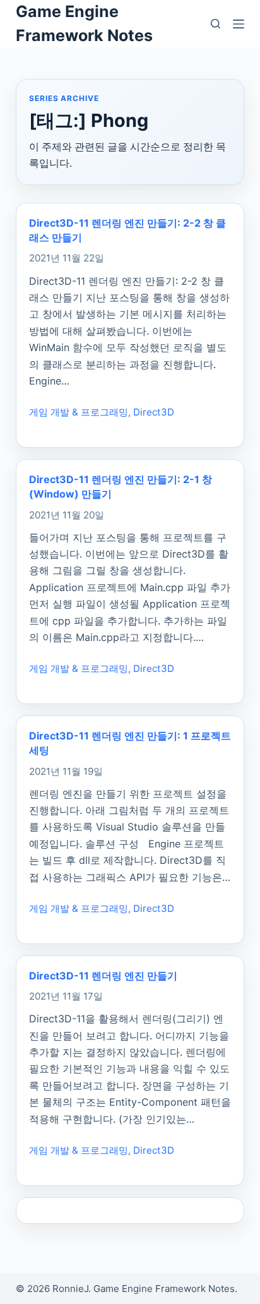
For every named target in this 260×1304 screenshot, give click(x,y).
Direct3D (153, 412)
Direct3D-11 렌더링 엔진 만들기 (103, 975)
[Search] (215, 23)
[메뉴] (238, 24)
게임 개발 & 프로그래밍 (78, 412)
